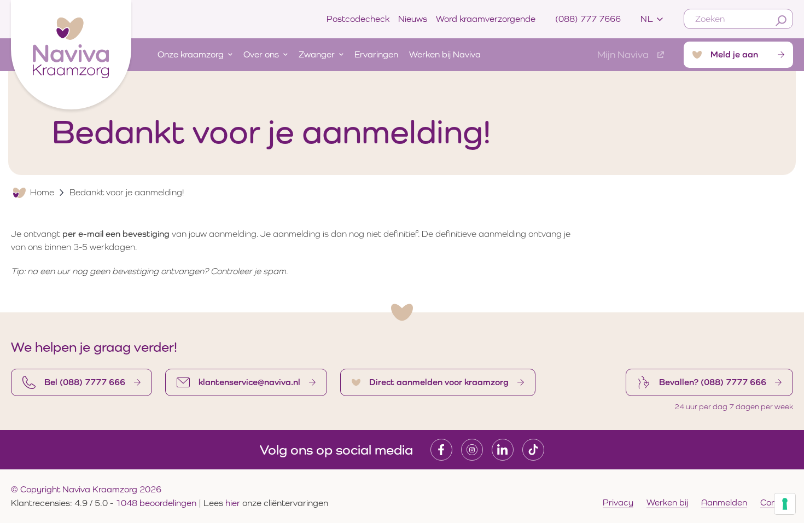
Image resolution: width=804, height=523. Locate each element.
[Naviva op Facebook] (441, 450)
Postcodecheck (358, 19)
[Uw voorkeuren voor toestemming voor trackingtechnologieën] (784, 503)
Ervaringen (376, 54)
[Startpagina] (71, 52)
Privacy (618, 502)
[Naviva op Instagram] (472, 450)
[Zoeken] (781, 20)
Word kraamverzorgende (485, 19)
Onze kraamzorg (191, 54)
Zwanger (317, 54)
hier (233, 503)
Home (42, 192)
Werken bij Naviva (445, 54)
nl (646, 19)
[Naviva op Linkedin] (503, 450)
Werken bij (667, 502)
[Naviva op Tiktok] (533, 450)
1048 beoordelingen (155, 503)
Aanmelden (724, 502)
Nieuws (412, 19)
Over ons (261, 54)
